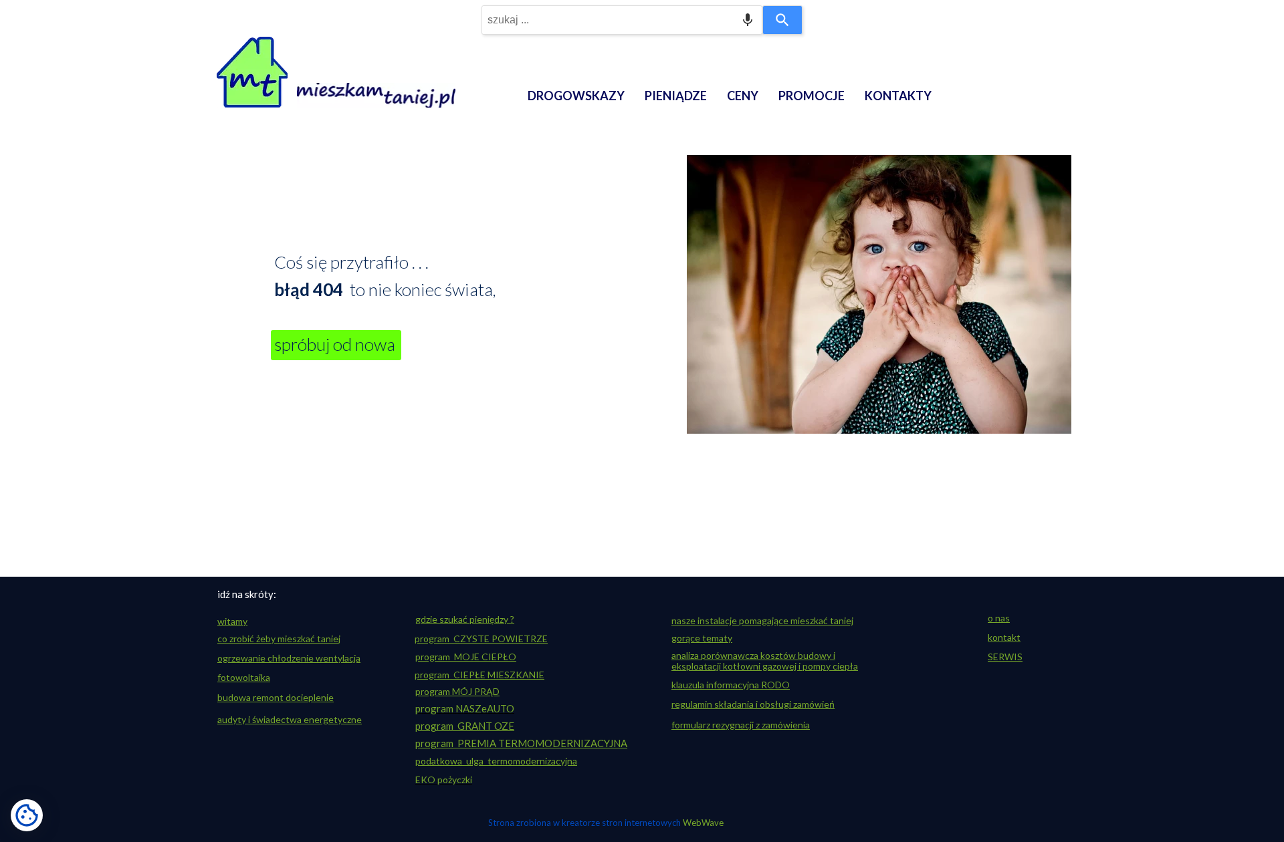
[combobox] (621, 20)
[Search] (782, 20)
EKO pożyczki (443, 779)
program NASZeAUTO (464, 708)
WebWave (703, 822)
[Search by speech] (747, 20)
